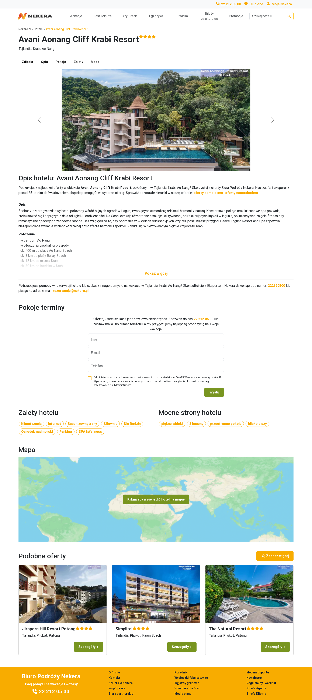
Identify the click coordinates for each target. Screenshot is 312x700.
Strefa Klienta (256, 693)
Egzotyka (156, 16)
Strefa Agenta (256, 688)
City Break (129, 16)
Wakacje (76, 16)
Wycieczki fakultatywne (191, 677)
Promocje (236, 16)
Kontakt (114, 677)
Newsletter (254, 677)
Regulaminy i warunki (261, 683)
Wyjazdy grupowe (186, 683)
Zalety (78, 62)
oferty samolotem (208, 193)
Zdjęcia (27, 62)
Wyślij (214, 392)
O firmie (114, 672)
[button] (156, 273)
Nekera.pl (24, 29)
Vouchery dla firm (187, 688)
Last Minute (103, 16)
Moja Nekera (282, 4)
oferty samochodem (241, 193)
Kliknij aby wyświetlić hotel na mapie (156, 499)
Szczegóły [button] (87, 647)
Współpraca (117, 688)
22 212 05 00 (231, 4)
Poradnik (180, 672)
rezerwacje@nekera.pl (71, 291)
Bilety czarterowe (209, 16)
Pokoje (61, 62)
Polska (183, 16)
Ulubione (256, 4)
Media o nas (182, 693)
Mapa (95, 62)
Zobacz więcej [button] (277, 556)
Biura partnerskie (121, 693)
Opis (44, 62)
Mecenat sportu (257, 672)
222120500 (276, 286)
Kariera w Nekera (121, 683)
